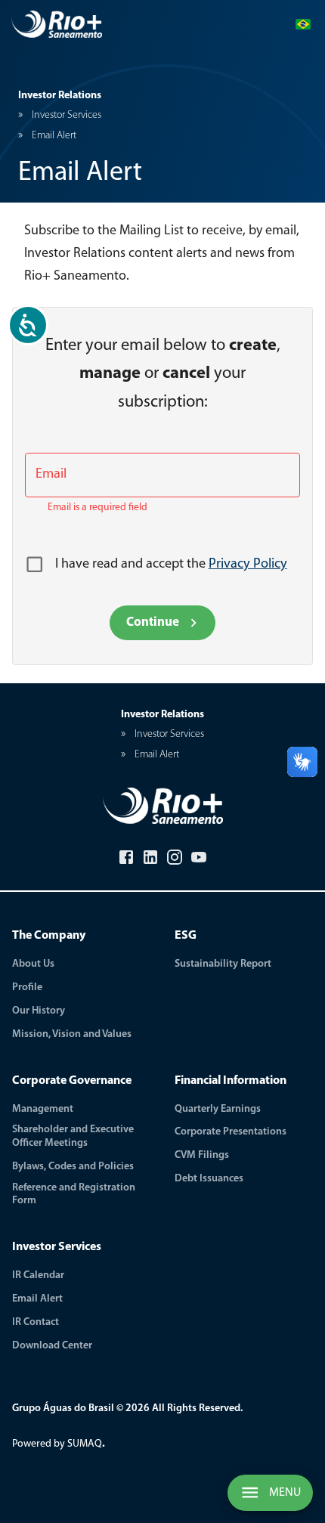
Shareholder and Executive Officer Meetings (73, 1136)
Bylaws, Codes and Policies (73, 1166)
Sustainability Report (223, 964)
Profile (27, 987)
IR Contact (35, 1322)
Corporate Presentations (230, 1132)
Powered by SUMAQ (58, 1444)
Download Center (52, 1345)
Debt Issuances (209, 1178)
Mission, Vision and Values (72, 1034)
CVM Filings (202, 1155)
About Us (33, 964)
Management (42, 1109)
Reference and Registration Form (73, 1194)
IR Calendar (38, 1275)
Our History (38, 1011)
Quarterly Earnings (218, 1109)
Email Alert (37, 1299)
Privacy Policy (248, 564)
